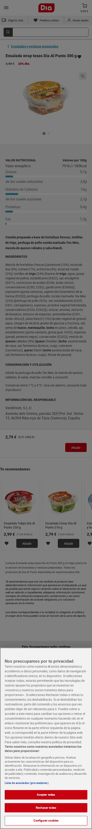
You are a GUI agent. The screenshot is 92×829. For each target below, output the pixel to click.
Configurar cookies (46, 820)
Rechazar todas (46, 808)
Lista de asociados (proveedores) (27, 783)
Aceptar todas (46, 795)
